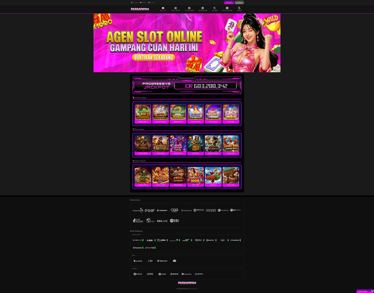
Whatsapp (135, 2)
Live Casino (189, 10)
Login (239, 2)
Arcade (215, 10)
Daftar (229, 2)
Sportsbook (202, 10)
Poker (239, 10)
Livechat (152, 2)
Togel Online (227, 10)
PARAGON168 (183, 288)
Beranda (163, 10)
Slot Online (175, 10)
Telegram (144, 2)
